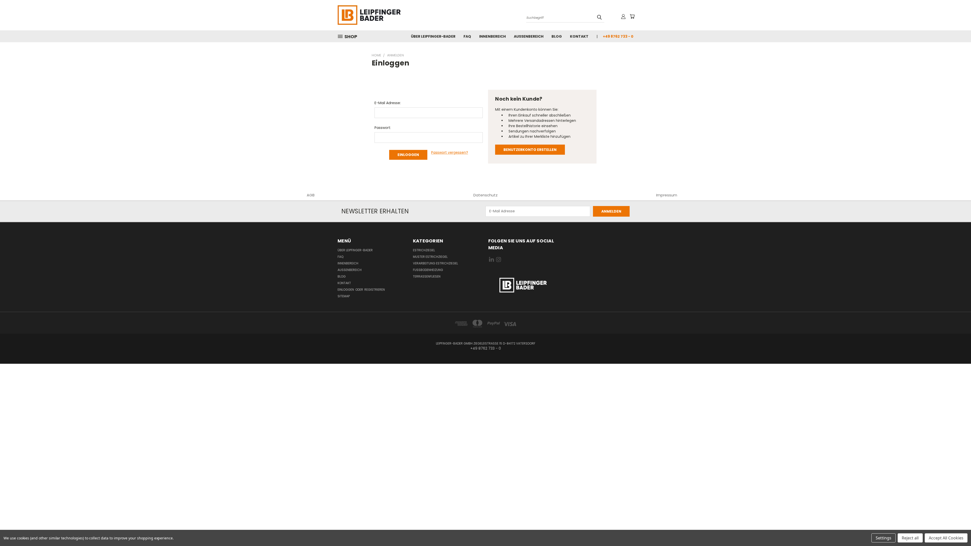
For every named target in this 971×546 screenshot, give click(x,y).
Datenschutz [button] (485, 195)
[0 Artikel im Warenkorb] (632, 16)
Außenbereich (528, 36)
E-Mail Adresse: (387, 102)
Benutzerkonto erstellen (530, 149)
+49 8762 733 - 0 (618, 36)
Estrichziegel (424, 250)
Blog (556, 36)
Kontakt (579, 36)
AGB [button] (311, 195)
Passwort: (382, 127)
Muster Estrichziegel (430, 257)
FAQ (467, 36)
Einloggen (346, 289)
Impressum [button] (666, 195)
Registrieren (374, 289)
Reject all (910, 538)
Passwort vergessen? (449, 152)
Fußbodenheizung (428, 270)
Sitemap (344, 296)
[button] (523, 285)
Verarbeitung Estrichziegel (435, 263)
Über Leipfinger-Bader (433, 36)
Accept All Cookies (946, 538)
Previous (958, 530)
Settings (883, 538)
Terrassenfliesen (426, 276)
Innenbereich (492, 36)
